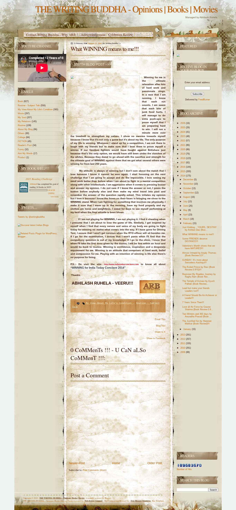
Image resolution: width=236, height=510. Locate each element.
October (187, 188)
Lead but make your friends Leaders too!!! (196, 289)
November (188, 184)
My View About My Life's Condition (35, 109)
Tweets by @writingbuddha (31, 217)
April (185, 214)
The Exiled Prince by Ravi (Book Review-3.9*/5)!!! (198, 268)
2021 (183, 145)
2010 (183, 348)
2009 (183, 352)
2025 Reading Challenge (39, 179)
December (188, 179)
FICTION (22, 141)
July (185, 201)
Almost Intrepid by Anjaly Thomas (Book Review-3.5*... (199, 254)
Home (116, 463)
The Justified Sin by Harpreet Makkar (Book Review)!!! (196, 322)
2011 (183, 343)
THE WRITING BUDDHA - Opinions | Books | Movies (126, 9)
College (22, 137)
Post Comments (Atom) (94, 470)
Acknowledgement (93, 34)
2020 (183, 149)
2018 (183, 158)
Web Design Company (93, 500)
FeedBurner (204, 99)
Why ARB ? (70, 34)
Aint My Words (25, 153)
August (187, 197)
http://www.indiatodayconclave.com (121, 264)
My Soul (22, 117)
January (187, 329)
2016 (183, 167)
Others (21, 133)
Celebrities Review (120, 34)
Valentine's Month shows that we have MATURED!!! (198, 247)
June (186, 205)
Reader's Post (25, 145)
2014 (183, 175)
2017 (183, 162)
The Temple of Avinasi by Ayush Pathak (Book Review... (198, 282)
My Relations (25, 121)
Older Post (154, 463)
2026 (183, 123)
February (188, 223)
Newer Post (77, 463)
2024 (183, 132)
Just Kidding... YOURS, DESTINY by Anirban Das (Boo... (199, 228)
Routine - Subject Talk (29, 105)
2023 (183, 136)
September (189, 192)
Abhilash (33, 184)
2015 (183, 171)
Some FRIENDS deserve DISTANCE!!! (194, 240)
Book (21, 101)
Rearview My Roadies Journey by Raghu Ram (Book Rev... (199, 275)
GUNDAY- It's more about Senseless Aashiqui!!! (195, 261)
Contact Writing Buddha (42, 34)
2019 (183, 153)
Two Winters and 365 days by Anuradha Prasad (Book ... (197, 315)
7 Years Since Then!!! (193, 302)
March (186, 219)
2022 (183, 140)
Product (22, 157)
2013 (183, 334)
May (185, 210)
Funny (21, 149)
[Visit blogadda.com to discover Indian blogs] (33, 225)
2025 (183, 127)
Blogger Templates (141, 500)
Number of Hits (184, 469)
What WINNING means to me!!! (104, 49)
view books (55, 196)
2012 (183, 339)
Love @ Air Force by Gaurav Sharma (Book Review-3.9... (197, 308)
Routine (22, 125)
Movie (21, 113)
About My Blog (25, 129)
